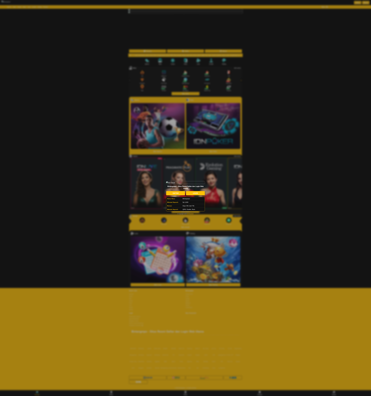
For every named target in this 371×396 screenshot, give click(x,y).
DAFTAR (176, 193)
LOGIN (195, 193)
